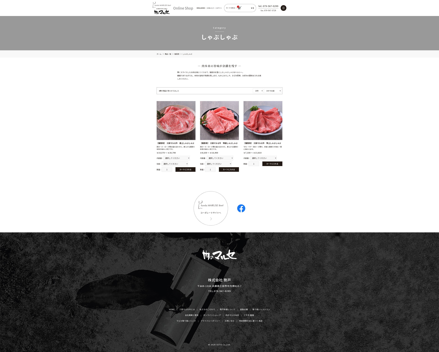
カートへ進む (228, 179)
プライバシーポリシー (210, 321)
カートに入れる (185, 169)
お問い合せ (229, 321)
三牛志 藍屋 (249, 315)
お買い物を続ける (212, 179)
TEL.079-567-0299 (219, 291)
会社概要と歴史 (192, 315)
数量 (158, 169)
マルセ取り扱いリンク (186, 321)
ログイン (219, 8)
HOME (172, 309)
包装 (158, 164)
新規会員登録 (201, 8)
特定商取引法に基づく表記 (250, 321)
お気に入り (210, 8)
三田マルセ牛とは (187, 309)
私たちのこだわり (207, 309)
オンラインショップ (212, 315)
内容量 (159, 158)
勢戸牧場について (227, 309)
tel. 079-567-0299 (268, 6)
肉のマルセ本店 (232, 315)
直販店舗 (244, 309)
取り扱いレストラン (261, 309)
